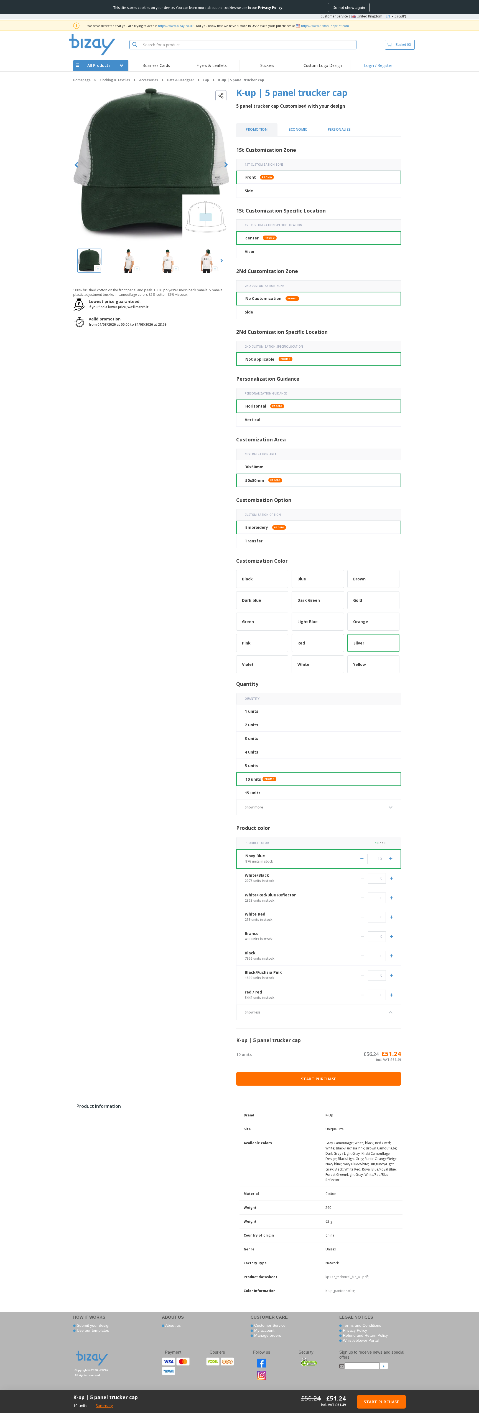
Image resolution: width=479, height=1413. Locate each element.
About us (172, 1325)
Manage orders (267, 1335)
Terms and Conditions (361, 1325)
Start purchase (319, 1078)
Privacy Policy (354, 1330)
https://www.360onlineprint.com (325, 26)
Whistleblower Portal (360, 1340)
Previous (76, 165)
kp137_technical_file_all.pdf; (347, 1277)
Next (226, 165)
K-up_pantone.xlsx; (340, 1290)
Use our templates (92, 1330)
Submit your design (93, 1325)
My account (263, 1330)
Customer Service (334, 16)
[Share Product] (220, 95)
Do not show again (348, 7)
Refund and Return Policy (365, 1335)
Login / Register (378, 65)
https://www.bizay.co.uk (175, 26)
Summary (104, 1405)
